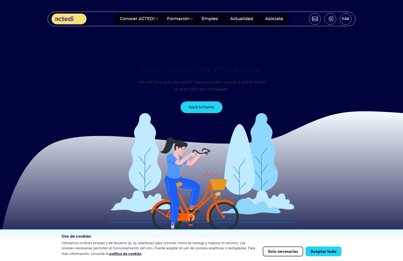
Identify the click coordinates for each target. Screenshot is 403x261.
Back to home (201, 107)
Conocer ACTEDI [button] (137, 19)
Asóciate (274, 19)
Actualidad (241, 19)
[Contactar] (315, 19)
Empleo (210, 19)
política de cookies (125, 253)
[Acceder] (330, 19)
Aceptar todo (323, 251)
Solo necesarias (283, 251)
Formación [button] (178, 19)
